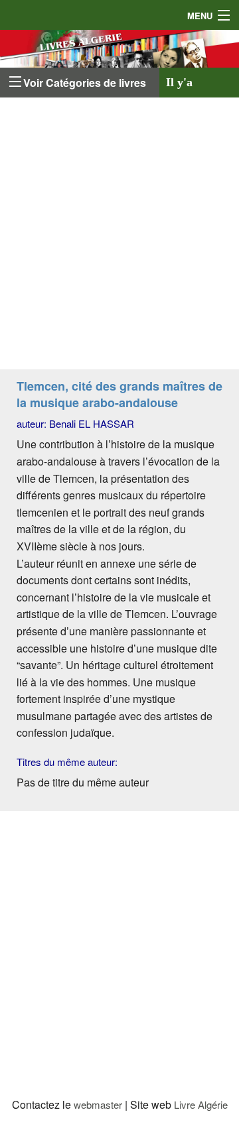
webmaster (98, 1104)
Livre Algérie (201, 1104)
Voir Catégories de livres (84, 82)
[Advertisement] (119, 236)
